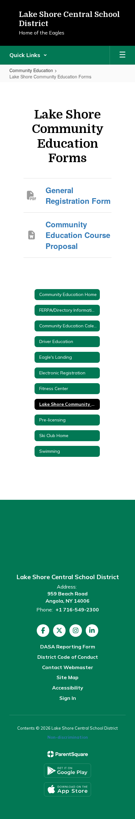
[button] (28, 55)
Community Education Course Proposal (78, 235)
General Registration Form (78, 195)
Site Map (67, 677)
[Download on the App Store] (67, 789)
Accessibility (67, 687)
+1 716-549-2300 (77, 609)
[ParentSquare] (67, 754)
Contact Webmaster (67, 667)
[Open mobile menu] (122, 55)
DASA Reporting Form (67, 646)
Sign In (67, 698)
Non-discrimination (67, 737)
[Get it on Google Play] (67, 771)
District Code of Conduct (67, 657)
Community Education (31, 70)
